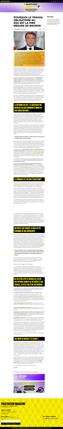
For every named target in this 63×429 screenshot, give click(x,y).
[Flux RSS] (56, 418)
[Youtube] (46, 418)
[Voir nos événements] (55, 1)
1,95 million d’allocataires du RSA (38, 153)
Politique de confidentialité (24, 428)
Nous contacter (33, 428)
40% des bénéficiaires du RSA (22, 314)
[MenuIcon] (61, 1)
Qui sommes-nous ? (47, 428)
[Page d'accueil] (5, 1)
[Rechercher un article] (51, 1)
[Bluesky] (53, 418)
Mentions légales (15, 428)
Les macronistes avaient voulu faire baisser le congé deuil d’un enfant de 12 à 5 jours (28, 295)
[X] (43, 418)
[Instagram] (44, 418)
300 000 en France (20, 303)
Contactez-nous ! (5, 413)
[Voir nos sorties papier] (57, 1)
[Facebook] (50, 418)
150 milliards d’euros (32, 360)
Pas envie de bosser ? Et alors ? (52, 24)
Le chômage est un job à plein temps (53, 20)
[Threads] (48, 418)
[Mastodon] (55, 418)
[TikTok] (51, 418)
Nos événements (40, 428)
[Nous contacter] (53, 1)
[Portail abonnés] (59, 1)
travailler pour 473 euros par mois (33, 147)
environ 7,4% (35, 114)
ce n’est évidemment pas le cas (24, 167)
